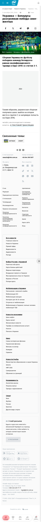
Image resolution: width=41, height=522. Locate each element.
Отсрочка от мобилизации (15, 302)
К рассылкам (13, 439)
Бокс (7, 398)
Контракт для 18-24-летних (15, 300)
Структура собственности (27, 215)
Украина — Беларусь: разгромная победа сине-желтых (33, 9)
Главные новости (12, 241)
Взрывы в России (12, 279)
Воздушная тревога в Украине (16, 273)
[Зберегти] (35, 28)
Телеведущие (7, 202)
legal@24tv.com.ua (27, 490)
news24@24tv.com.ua (10, 157)
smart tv (9, 459)
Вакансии (25, 211)
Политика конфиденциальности (10, 213)
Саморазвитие (11, 370)
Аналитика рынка (12, 383)
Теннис (8, 404)
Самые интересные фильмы (15, 341)
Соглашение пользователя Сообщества (26, 193)
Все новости (11, 238)
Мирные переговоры (13, 270)
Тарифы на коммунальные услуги (17, 326)
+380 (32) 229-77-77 (15, 488)
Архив (24, 219)
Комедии (9, 349)
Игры (23, 226)
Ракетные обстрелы (13, 264)
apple (23, 453)
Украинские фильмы (13, 344)
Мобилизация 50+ (12, 294)
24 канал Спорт (7, 9)
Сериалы (9, 352)
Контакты (25, 207)
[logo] (13, 2)
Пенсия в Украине (12, 331)
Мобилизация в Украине (16, 288)
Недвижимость (12, 380)
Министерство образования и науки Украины (22, 362)
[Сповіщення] (38, 3)
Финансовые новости (13, 323)
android (9, 453)
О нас (4, 188)
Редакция (6, 191)
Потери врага (10, 281)
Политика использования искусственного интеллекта (8, 219)
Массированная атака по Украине (17, 276)
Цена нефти (10, 317)
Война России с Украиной (16, 262)
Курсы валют (10, 320)
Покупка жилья (11, 386)
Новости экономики (14, 314)
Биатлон (9, 407)
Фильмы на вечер (12, 347)
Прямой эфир (10, 246)
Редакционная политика (10, 195)
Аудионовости (11, 252)
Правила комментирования (28, 198)
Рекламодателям (8, 205)
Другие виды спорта (13, 410)
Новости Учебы (12, 359)
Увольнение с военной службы (16, 291)
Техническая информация (26, 203)
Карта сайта (26, 222)
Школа (8, 365)
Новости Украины (20, 9)
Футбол (8, 401)
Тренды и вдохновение (14, 389)
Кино (8, 338)
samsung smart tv (23, 459)
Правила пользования (10, 209)
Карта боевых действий (14, 267)
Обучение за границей (14, 373)
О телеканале (7, 198)
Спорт (8, 396)
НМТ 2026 (9, 368)
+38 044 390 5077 (27, 157)
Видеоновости (11, 249)
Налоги (8, 328)
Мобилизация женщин (14, 297)
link (23, 165)
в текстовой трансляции (22, 125)
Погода (8, 255)
